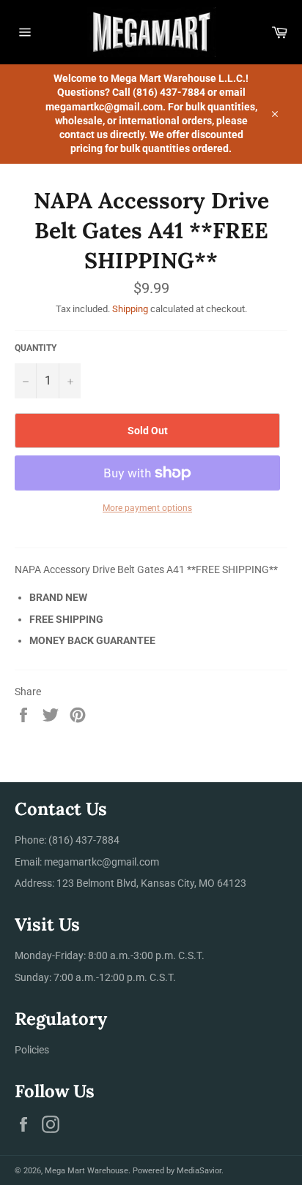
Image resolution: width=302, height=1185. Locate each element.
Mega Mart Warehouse (86, 1170)
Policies (32, 1050)
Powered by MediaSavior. (178, 1170)
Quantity (35, 348)
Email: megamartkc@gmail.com (87, 862)
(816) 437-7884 (83, 840)
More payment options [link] (147, 508)
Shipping (130, 308)
